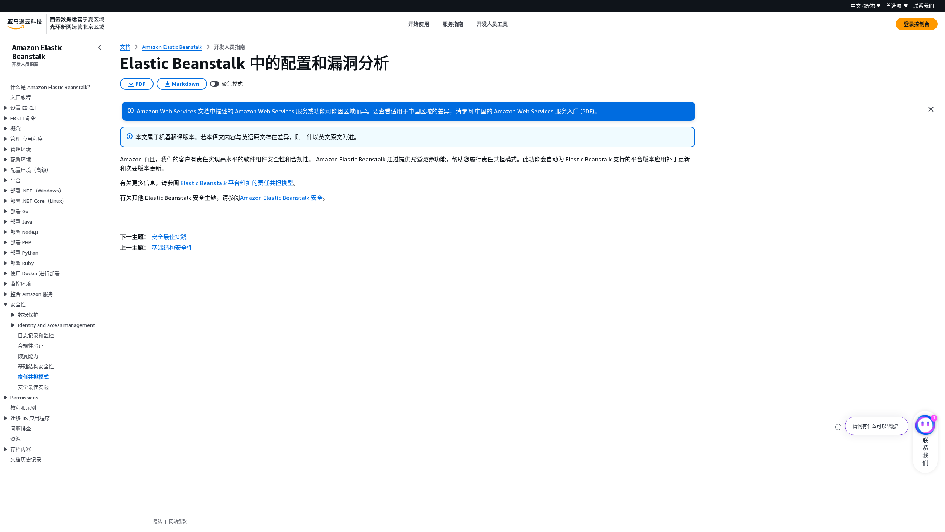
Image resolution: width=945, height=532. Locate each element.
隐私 (157, 521)
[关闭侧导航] (99, 47)
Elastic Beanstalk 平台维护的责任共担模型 (237, 183)
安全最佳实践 (169, 237)
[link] (229, 47)
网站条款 (178, 521)
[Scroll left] (403, 24)
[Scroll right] (513, 24)
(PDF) (587, 111)
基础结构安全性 (172, 247)
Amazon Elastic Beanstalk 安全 (281, 197)
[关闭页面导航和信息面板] (931, 109)
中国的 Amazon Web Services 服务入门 (527, 111)
